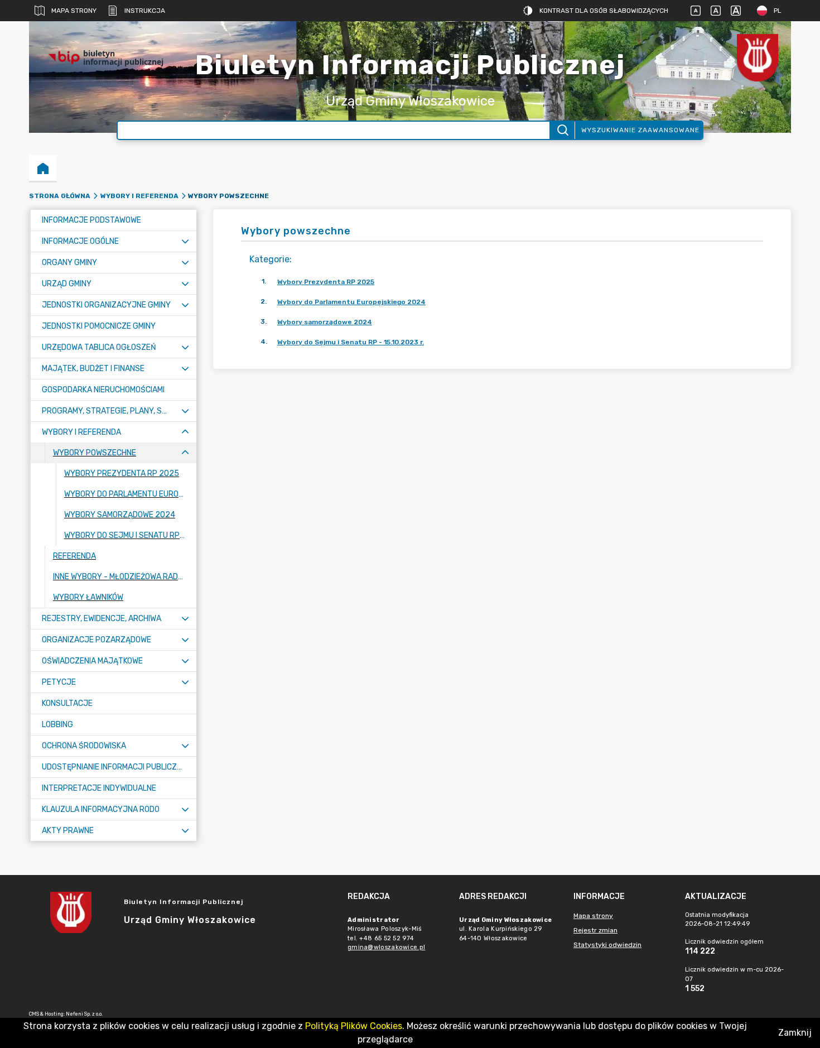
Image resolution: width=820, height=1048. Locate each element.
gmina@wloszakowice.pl (386, 947)
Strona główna (59, 196)
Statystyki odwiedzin (607, 945)
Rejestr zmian (595, 930)
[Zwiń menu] (185, 432)
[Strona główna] (43, 168)
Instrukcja (144, 11)
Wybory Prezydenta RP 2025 (325, 282)
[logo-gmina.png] (757, 57)
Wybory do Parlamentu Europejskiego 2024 (351, 302)
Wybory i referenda (139, 196)
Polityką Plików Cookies (353, 1026)
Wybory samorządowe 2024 (324, 322)
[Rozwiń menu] (185, 241)
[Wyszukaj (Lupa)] (562, 130)
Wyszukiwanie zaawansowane (640, 130)
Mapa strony (74, 11)
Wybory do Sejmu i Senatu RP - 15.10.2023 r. (350, 342)
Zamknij (795, 1032)
